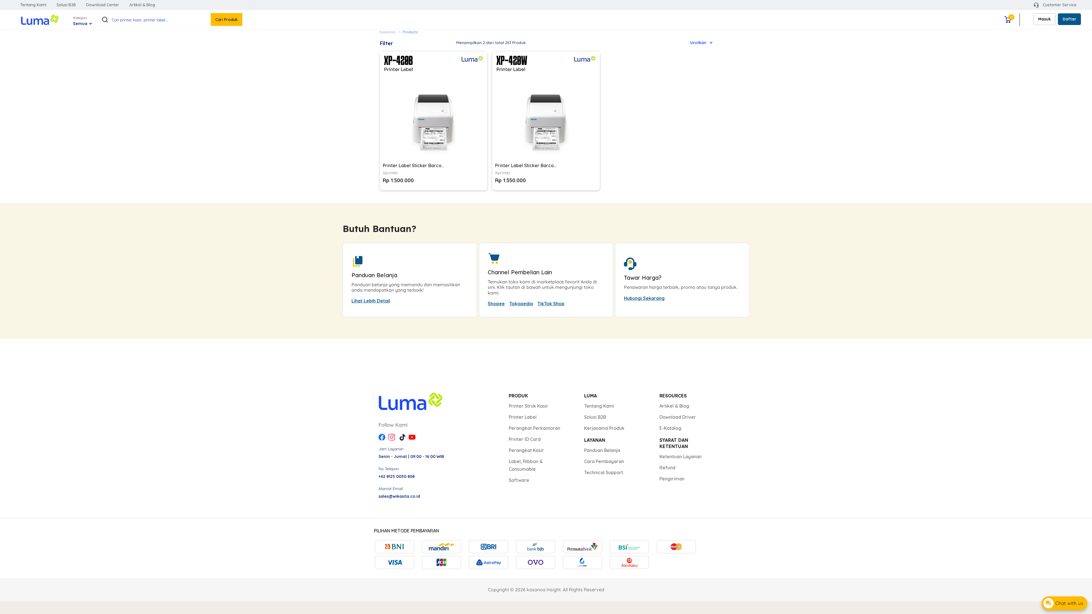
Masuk (1044, 19)
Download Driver (677, 417)
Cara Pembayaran (604, 461)
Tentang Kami (33, 4)
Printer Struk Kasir (528, 406)
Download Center (102, 4)
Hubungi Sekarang (644, 298)
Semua (80, 23)
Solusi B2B (66, 4)
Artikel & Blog (142, 4)
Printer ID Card (525, 439)
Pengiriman (671, 479)
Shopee (496, 303)
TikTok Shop (550, 303)
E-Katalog (670, 428)
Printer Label (523, 417)
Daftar (1069, 19)
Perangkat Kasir (526, 450)
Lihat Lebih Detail (370, 301)
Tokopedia (521, 303)
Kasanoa (387, 32)
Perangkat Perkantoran (534, 428)
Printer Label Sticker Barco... (413, 165)
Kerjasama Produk (604, 428)
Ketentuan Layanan (680, 456)
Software (519, 480)
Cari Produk (226, 19)
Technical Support (603, 472)
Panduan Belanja (602, 450)
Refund (667, 467)
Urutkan (698, 42)
